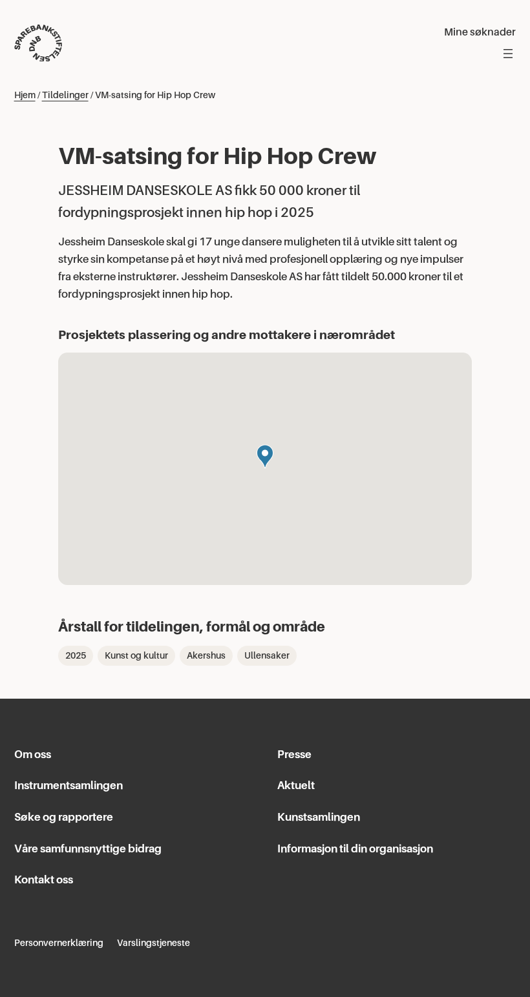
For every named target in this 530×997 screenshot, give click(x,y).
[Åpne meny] (508, 53)
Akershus (206, 655)
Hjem (25, 95)
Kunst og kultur (136, 655)
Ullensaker (267, 655)
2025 (75, 655)
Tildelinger (65, 95)
